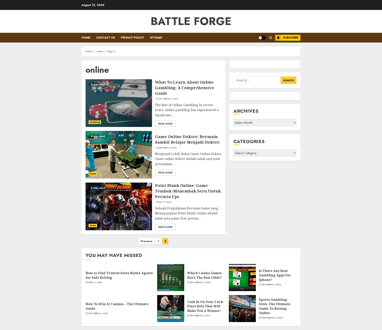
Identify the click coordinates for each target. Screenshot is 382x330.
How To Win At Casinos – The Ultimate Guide (117, 306)
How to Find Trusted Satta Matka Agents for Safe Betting (119, 275)
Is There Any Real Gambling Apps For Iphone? (275, 275)
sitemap (156, 38)
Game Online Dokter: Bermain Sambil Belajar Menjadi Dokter (187, 139)
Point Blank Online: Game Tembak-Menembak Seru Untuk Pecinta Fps (188, 191)
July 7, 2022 (165, 202)
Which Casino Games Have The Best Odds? (204, 275)
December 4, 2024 (98, 313)
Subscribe (290, 38)
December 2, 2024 (200, 315)
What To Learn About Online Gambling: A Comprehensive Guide (184, 87)
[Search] (270, 38)
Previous (146, 241)
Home (86, 38)
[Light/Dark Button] (262, 38)
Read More (165, 124)
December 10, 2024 (200, 282)
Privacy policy (132, 38)
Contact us (105, 38)
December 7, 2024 (271, 284)
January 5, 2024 (167, 147)
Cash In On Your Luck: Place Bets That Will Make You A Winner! (205, 306)
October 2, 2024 (168, 99)
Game (93, 173)
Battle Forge (191, 21)
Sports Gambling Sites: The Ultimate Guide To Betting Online (274, 306)
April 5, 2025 (95, 282)
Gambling (95, 122)
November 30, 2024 (272, 317)
